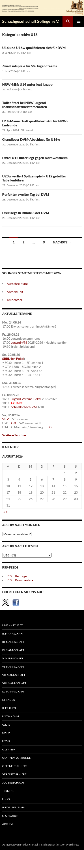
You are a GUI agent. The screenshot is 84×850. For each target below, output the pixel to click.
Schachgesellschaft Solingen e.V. (30, 21)
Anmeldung (15, 292)
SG (50, 427)
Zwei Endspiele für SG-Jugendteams (29, 66)
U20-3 (6, 741)
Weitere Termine (14, 435)
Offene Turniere (14, 766)
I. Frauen (8, 699)
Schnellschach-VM (24, 407)
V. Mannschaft (12, 658)
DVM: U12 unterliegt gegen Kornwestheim (35, 158)
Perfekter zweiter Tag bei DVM (25, 194)
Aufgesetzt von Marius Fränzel (20, 844)
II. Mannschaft (13, 633)
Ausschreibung (17, 283)
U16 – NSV (8, 749)
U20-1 (6, 724)
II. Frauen (9, 708)
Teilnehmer (14, 300)
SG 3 (13, 423)
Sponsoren (10, 815)
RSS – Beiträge (17, 576)
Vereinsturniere (14, 774)
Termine (8, 790)
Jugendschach (13, 782)
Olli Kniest (24, 52)
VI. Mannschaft (13, 666)
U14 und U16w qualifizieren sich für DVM (34, 48)
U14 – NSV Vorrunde (16, 757)
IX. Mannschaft (13, 691)
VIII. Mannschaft (14, 683)
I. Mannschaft (12, 625)
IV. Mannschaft (13, 650)
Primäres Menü (78, 21)
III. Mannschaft (13, 641)
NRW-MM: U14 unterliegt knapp (27, 84)
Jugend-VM (19, 342)
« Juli (6, 512)
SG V (5, 419)
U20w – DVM (10, 716)
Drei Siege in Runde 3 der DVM (25, 213)
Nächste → (62, 242)
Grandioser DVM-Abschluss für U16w (31, 139)
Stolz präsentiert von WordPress (60, 844)
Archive (8, 824)
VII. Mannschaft (13, 675)
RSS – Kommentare (20, 580)
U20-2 (6, 733)
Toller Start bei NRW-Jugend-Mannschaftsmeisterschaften (24, 105)
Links (6, 799)
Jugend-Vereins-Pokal (26, 399)
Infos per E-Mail (14, 807)
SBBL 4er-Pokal (13, 358)
